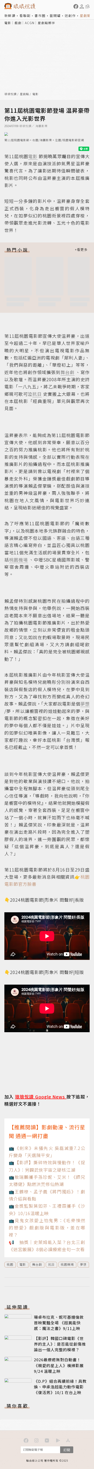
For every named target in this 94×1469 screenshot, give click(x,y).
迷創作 (70, 15)
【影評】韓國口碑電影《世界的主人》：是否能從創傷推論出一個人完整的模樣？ (60, 1343)
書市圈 (40, 15)
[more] (81, 250)
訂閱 (66, 1449)
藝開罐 (55, 15)
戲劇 (18, 23)
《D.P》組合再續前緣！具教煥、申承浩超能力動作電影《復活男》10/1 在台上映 (60, 1386)
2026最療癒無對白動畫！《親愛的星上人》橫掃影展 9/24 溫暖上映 (59, 1365)
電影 (7, 23)
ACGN (30, 23)
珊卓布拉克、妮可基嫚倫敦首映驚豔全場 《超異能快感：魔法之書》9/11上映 (59, 1322)
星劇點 (85, 15)
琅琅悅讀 (10, 94)
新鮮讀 (10, 15)
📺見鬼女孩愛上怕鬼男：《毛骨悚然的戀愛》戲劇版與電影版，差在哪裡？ (47, 1227)
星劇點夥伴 (46, 23)
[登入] (82, 6)
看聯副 (25, 15)
